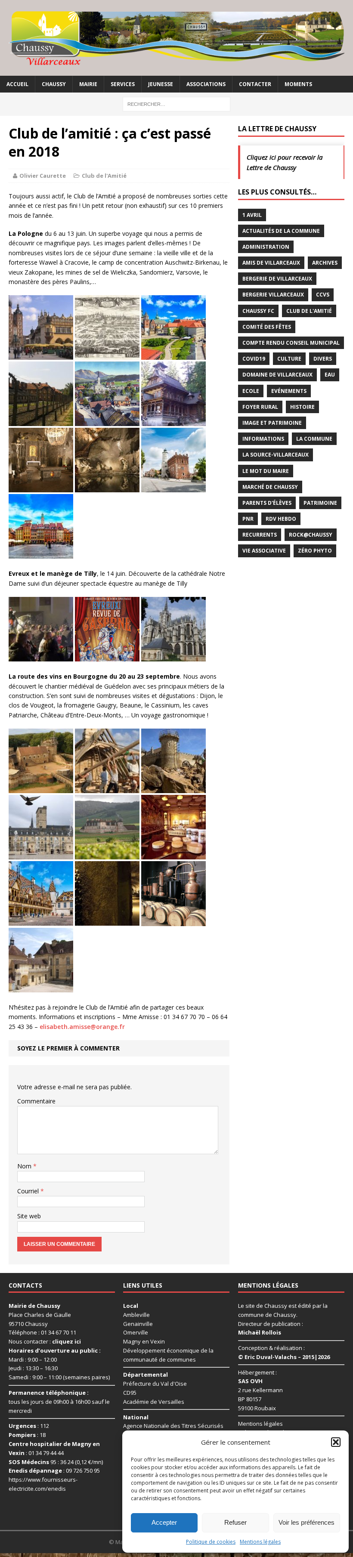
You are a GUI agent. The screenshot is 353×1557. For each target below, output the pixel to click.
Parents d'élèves (266, 503)
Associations (206, 84)
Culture (289, 358)
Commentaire (36, 1101)
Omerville (135, 1332)
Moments (298, 84)
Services (123, 84)
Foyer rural (260, 407)
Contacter (255, 84)
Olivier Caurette (42, 175)
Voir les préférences (306, 1522)
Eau (330, 374)
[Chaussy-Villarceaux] (176, 38)
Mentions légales (260, 1541)
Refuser (235, 1522)
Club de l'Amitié (104, 175)
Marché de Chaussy (270, 487)
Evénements (289, 391)
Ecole (250, 391)
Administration (265, 246)
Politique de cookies (210, 1541)
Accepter (164, 1522)
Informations (263, 438)
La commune (314, 438)
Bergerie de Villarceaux (277, 278)
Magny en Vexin (144, 1341)
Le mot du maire (265, 471)
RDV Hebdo (281, 518)
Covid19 (253, 358)
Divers (322, 358)
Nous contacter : (45, 1341)
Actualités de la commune (281, 231)
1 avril (252, 215)
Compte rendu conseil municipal (291, 342)
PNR (248, 518)
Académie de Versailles (153, 1402)
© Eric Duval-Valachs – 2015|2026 (284, 1357)
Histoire (302, 407)
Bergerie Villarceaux (273, 294)
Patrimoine (320, 503)
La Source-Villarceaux (275, 454)
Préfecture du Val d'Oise (155, 1383)
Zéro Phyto (315, 550)
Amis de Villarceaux (271, 262)
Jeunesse (160, 84)
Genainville (138, 1324)
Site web (29, 1216)
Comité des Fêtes (266, 327)
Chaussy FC (258, 311)
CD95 (129, 1392)
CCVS (322, 294)
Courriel (28, 1191)
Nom (25, 1166)
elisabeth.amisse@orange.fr (82, 1027)
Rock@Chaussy (310, 534)
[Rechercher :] (176, 103)
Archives (325, 262)
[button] (335, 1442)
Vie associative (264, 550)
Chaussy (54, 84)
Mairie (88, 84)
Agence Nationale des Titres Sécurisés (173, 1426)
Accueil (17, 84)
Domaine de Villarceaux (277, 374)
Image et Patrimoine (272, 422)
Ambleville (136, 1315)
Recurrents (259, 534)
